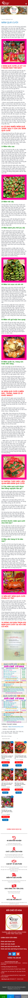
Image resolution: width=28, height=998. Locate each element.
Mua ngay (5, 765)
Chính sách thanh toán (8, 941)
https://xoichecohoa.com (15, 726)
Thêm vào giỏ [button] (6, 762)
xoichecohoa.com (16, 988)
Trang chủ (3, 19)
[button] (26, 3)
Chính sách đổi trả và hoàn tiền (10, 946)
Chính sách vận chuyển (8, 944)
